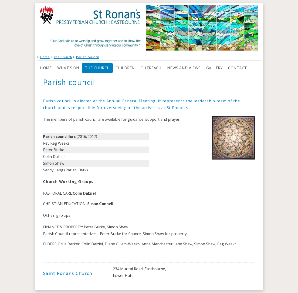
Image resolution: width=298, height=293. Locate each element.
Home (45, 57)
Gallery (214, 67)
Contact (237, 67)
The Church (63, 57)
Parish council (87, 57)
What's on (68, 67)
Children (125, 67)
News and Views (184, 67)
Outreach (151, 67)
